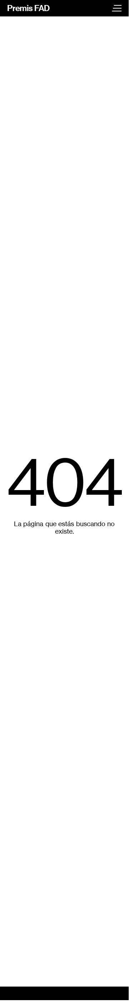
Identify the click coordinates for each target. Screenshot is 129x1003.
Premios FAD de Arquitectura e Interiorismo (28, 8)
